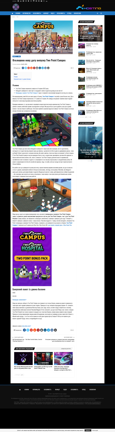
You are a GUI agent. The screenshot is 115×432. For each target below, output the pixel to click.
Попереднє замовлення (19, 300)
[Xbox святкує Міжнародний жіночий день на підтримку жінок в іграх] (23, 358)
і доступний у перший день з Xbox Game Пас (60, 225)
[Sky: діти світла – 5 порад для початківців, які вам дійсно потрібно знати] (81, 62)
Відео (52, 13)
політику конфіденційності (94, 403)
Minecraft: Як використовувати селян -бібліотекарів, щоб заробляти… (93, 69)
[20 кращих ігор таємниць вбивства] (81, 45)
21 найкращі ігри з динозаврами (94, 93)
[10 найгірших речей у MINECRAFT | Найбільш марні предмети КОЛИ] (81, 87)
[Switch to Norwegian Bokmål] (31, 0)
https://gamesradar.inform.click (27, 398)
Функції (45, 13)
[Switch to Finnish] (23, 0)
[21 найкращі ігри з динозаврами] (81, 95)
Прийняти (88, 430)
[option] (90, 143)
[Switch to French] (26, 0)
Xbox (14, 56)
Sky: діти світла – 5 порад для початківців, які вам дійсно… (93, 60)
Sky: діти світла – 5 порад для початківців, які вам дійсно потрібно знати (90, 152)
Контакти (14, 1)
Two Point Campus (47, 96)
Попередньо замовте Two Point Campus (26, 93)
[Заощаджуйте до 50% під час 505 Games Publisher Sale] (43, 358)
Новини (18, 13)
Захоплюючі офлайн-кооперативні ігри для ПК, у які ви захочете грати (94, 103)
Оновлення (77, 13)
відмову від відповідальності (77, 403)
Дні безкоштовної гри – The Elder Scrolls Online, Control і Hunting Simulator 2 (27, 340)
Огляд (69, 13)
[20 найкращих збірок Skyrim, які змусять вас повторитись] (81, 112)
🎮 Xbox (18, 56)
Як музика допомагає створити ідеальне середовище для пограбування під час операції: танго (59, 340)
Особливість (37, 13)
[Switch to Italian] (28, 0)
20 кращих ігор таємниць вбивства (92, 44)
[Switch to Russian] (18, 0)
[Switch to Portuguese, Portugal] (44, 0)
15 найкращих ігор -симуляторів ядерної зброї (93, 52)
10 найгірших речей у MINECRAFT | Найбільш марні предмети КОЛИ (94, 86)
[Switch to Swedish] (39, 0)
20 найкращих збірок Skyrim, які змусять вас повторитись (94, 111)
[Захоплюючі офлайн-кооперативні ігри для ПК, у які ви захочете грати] (81, 103)
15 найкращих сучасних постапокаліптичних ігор (92, 77)
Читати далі (95, 430)
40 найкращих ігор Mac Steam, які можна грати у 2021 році (90, 37)
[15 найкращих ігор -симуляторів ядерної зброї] (81, 54)
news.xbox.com (26, 326)
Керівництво (27, 13)
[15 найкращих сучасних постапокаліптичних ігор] (81, 79)
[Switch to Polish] (33, 0)
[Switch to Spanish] (36, 0)
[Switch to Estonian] (21, 0)
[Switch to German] (46, 0)
